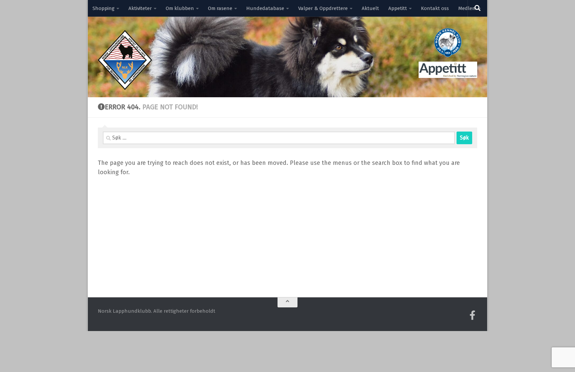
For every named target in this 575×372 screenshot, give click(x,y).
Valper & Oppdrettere (323, 8)
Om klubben (180, 8)
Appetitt (397, 8)
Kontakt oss (435, 8)
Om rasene (220, 8)
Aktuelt (370, 8)
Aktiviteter (140, 8)
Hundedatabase (265, 8)
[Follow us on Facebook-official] (472, 315)
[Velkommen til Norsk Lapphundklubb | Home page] (125, 60)
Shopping (103, 8)
